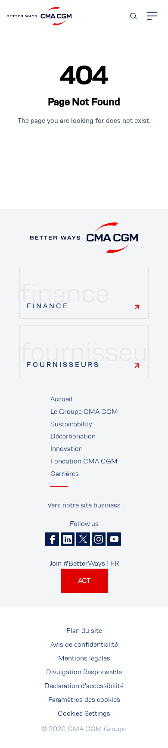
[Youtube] (114, 539)
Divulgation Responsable (84, 672)
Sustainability (71, 424)
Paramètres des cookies (84, 699)
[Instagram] (99, 539)
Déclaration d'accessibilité (84, 685)
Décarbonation (73, 436)
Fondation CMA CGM (84, 461)
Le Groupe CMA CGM (84, 411)
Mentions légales (84, 658)
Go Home (84, 149)
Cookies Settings (84, 713)
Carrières (64, 473)
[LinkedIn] (68, 539)
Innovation (66, 448)
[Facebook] (52, 539)
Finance (48, 306)
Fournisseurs (63, 364)
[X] (83, 539)
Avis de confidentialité (84, 644)
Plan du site (84, 630)
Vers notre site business (84, 505)
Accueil (61, 399)
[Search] (133, 16)
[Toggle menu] (152, 16)
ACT (84, 580)
